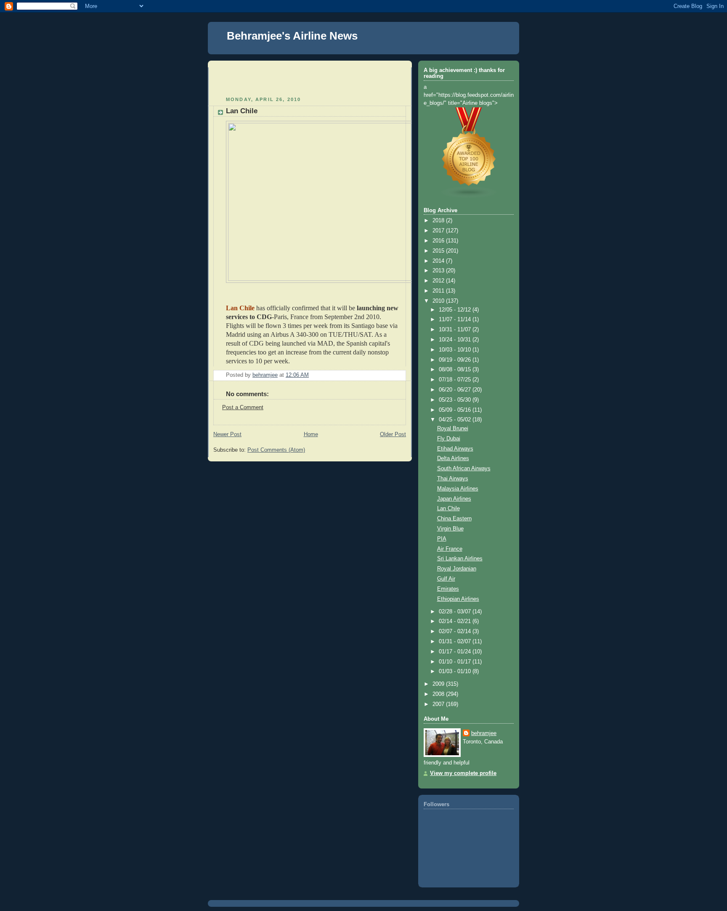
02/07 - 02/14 (455, 631)
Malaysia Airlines (457, 489)
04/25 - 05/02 (455, 420)
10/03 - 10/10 (455, 350)
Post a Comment (242, 407)
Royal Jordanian (456, 569)
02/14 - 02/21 (455, 621)
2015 (439, 251)
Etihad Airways (455, 449)
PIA (441, 539)
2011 (439, 291)
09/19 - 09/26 (455, 360)
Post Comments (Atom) (276, 450)
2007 (439, 704)
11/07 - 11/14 (455, 319)
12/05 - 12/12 (455, 310)
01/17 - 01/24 (455, 652)
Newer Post (227, 434)
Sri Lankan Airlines (460, 559)
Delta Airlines (453, 458)
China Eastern (454, 519)
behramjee (483, 733)
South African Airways (464, 468)
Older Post (393, 434)
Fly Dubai (448, 439)
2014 (439, 261)
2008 (439, 694)
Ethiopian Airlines (458, 599)
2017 (439, 231)
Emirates (448, 589)
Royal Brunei (452, 429)
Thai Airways (452, 479)
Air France (449, 549)
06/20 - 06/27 (455, 390)
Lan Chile (448, 508)
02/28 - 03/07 (455, 612)
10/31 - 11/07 (455, 330)
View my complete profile (463, 773)
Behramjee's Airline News (292, 35)
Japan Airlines (454, 499)
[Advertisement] (262, 80)
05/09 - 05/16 (455, 410)
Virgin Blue (450, 529)
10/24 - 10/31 (455, 340)
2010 (439, 301)
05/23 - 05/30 (455, 400)
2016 (439, 241)
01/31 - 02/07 (455, 642)
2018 (439, 221)
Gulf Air (446, 579)
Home (311, 434)
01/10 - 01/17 (455, 662)
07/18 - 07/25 (455, 380)
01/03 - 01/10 (455, 671)
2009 (439, 684)
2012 (439, 281)
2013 (439, 271)
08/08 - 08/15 (455, 370)
